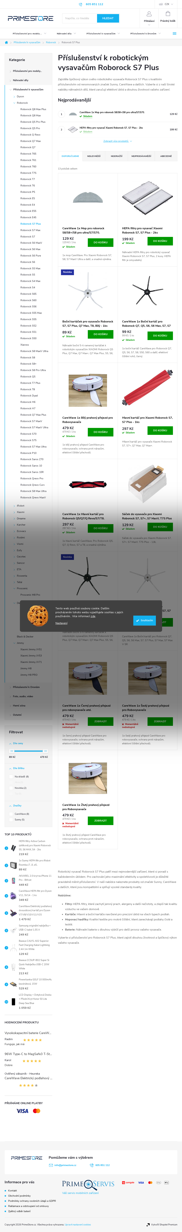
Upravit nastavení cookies (78, 1224)
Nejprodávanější (141, 156)
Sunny (19, 819)
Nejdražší (116, 156)
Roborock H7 (27, 408)
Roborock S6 (27, 262)
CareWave (21, 814)
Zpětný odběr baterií (19, 1211)
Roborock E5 (27, 198)
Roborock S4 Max (30, 281)
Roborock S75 (28, 440)
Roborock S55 (28, 319)
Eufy (19, 550)
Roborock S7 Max (30, 230)
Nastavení (61, 623)
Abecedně (166, 156)
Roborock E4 (27, 204)
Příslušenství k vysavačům (28, 89)
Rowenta (22, 575)
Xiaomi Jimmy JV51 (31, 649)
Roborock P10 (28, 453)
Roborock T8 (27, 389)
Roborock (22, 103)
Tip (18, 793)
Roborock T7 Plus (30, 383)
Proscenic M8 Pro (30, 595)
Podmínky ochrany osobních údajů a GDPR (32, 1201)
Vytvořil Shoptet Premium (164, 1224)
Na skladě (21, 776)
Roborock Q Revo (30, 134)
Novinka (20, 788)
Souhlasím (147, 620)
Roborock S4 (27, 287)
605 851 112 (102, 1165)
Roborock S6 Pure (30, 255)
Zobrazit (100, 721)
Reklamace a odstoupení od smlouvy (28, 1206)
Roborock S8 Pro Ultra (33, 370)
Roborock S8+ (28, 363)
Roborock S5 (27, 274)
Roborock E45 (28, 217)
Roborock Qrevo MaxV (33, 497)
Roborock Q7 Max (30, 141)
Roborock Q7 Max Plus (33, 415)
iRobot (20, 505)
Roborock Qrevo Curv (32, 485)
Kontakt (12, 1190)
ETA (19, 569)
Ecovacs (21, 531)
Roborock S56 (28, 306)
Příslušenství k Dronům (26, 687)
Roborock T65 (28, 153)
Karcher (21, 524)
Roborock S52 (28, 325)
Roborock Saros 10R (32, 472)
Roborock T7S (28, 173)
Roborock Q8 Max (30, 115)
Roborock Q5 (27, 376)
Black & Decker (25, 636)
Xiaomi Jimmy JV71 (31, 662)
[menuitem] (27, 33)
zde (93, 616)
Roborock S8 (27, 357)
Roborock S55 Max (31, 313)
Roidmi (21, 537)
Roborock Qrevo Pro (31, 478)
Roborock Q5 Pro (30, 128)
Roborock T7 (27, 179)
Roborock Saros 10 (31, 465)
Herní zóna (19, 705)
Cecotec (21, 556)
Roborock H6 (27, 402)
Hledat (108, 18)
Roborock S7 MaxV (31, 421)
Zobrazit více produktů (116, 141)
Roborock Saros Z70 (31, 459)
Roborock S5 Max (30, 268)
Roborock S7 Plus (30, 224)
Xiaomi (20, 512)
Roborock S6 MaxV (31, 243)
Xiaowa (24, 344)
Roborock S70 (28, 434)
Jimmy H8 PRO (29, 675)
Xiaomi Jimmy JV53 (31, 655)
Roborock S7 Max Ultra (33, 446)
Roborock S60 (28, 300)
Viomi (20, 544)
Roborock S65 (28, 294)
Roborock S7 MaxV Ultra (34, 427)
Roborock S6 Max (30, 249)
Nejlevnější (93, 156)
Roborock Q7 (27, 147)
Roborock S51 (28, 332)
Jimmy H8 (25, 668)
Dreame (21, 518)
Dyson (20, 96)
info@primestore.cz (65, 1165)
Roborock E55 (28, 211)
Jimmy (20, 643)
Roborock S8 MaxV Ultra (34, 351)
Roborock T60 (28, 166)
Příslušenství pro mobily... (27, 71)
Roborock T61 (28, 160)
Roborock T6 (27, 185)
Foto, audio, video (23, 696)
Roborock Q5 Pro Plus (33, 122)
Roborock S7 (27, 236)
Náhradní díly (20, 80)
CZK (167, 4)
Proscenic (22, 588)
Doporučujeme (70, 156)
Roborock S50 (28, 338)
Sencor (21, 563)
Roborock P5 (27, 192)
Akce (18, 782)
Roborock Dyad (29, 395)
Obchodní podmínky (19, 1195)
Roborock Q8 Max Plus (33, 109)
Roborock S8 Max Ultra (33, 491)
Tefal (19, 582)
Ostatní (17, 715)
